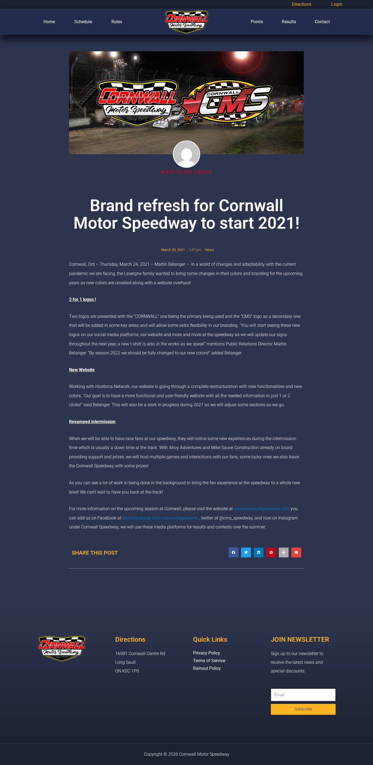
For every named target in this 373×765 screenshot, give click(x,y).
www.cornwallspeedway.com (261, 508)
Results (289, 21)
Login (336, 4)
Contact (322, 21)
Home (49, 21)
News (209, 250)
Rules (116, 21)
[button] (233, 552)
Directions (301, 4)
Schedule (83, 21)
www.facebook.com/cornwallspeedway (160, 518)
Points (257, 21)
